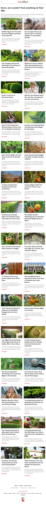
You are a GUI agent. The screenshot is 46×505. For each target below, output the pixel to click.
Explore (18, 493)
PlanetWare (23, 495)
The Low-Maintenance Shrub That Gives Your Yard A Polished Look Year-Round (34, 279)
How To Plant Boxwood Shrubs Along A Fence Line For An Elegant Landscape (11, 127)
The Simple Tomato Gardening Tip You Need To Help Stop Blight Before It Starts (34, 217)
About (16, 485)
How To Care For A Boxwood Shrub (8, 96)
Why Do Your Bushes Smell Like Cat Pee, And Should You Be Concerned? (34, 97)
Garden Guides (24, 493)
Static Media (15, 487)
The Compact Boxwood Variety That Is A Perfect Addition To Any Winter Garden (33, 34)
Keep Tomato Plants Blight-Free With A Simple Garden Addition (34, 157)
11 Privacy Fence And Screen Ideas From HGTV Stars (10, 278)
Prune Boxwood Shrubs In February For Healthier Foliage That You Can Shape (11, 311)
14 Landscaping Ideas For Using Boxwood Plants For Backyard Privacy (34, 402)
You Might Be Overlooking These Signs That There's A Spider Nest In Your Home (11, 342)
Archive (21, 485)
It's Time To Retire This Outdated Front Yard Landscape (9, 187)
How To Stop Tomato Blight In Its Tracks (34, 309)
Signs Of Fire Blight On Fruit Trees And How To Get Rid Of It (11, 157)
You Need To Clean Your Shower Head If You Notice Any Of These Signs (34, 374)
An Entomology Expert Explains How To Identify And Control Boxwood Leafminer (33, 343)
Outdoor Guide (38, 493)
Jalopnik (10, 493)
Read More (4, 44)
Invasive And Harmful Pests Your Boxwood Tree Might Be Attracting (34, 127)
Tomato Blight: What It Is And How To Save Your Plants (33, 187)
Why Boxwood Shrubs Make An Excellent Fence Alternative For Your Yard (11, 217)
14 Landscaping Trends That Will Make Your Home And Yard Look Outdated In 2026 (34, 433)
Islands (33, 493)
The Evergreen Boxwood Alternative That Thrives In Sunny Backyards (11, 65)
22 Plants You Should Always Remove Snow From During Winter (9, 462)
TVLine (14, 493)
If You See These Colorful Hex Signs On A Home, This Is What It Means (34, 248)
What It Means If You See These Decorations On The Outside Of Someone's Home (34, 463)
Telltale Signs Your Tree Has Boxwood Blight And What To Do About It (11, 33)
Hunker (29, 493)
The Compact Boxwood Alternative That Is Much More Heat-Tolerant (10, 432)
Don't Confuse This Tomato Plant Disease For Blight (11, 247)
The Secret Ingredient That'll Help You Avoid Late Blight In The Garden (11, 374)
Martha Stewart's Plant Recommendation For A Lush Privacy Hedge (10, 402)
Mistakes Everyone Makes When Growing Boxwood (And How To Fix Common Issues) (34, 66)
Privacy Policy (28, 485)
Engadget (5, 493)
